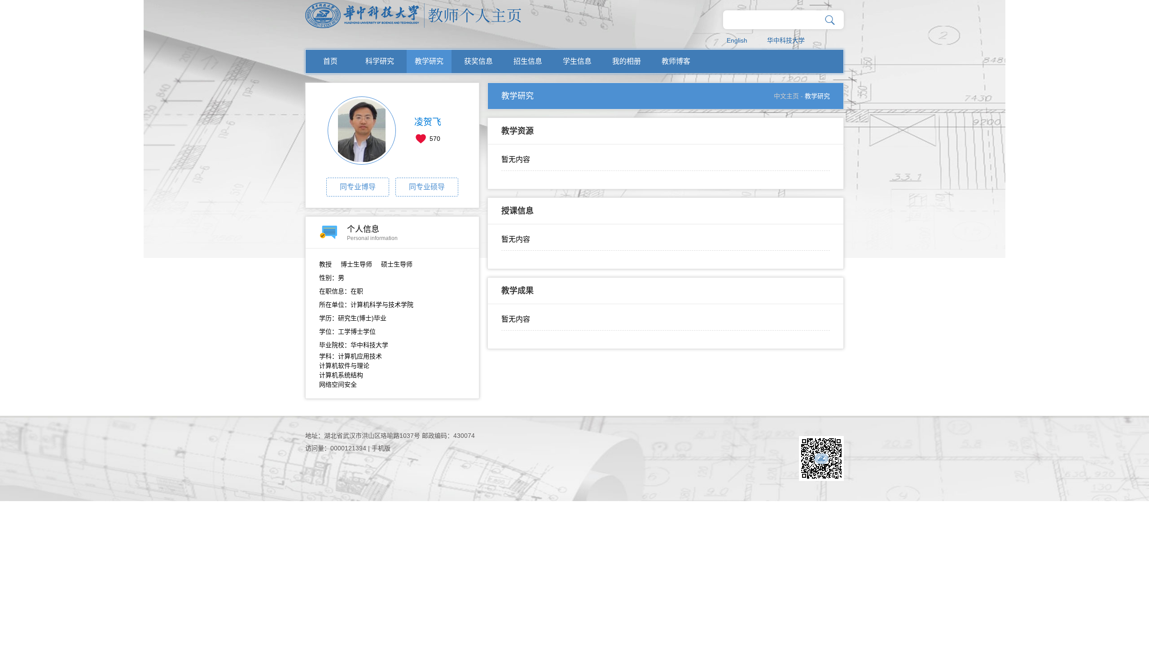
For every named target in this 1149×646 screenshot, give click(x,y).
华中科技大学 (786, 40)
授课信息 (517, 210)
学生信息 (577, 61)
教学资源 (517, 131)
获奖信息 (478, 61)
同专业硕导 (427, 187)
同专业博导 (358, 187)
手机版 (381, 448)
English (737, 40)
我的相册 (626, 61)
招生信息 (527, 61)
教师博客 (676, 61)
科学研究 (379, 61)
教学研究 (429, 61)
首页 (330, 61)
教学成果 (517, 290)
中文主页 (786, 96)
